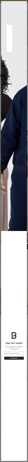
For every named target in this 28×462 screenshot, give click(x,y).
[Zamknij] (24, 4)
